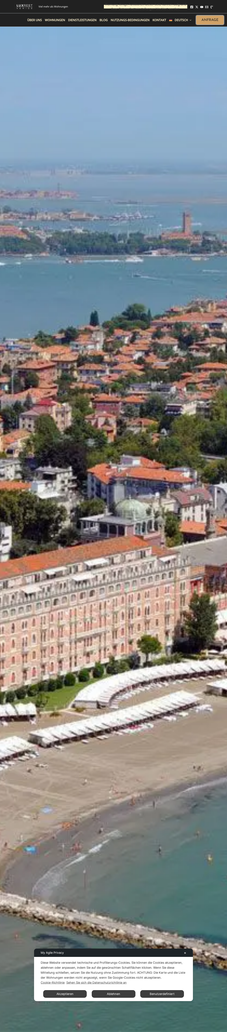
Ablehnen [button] (113, 994)
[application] (189, 20)
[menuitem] (180, 20)
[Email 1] (206, 6)
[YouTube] (201, 6)
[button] (210, 20)
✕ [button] (185, 953)
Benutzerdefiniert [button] (162, 994)
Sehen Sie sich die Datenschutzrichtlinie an (96, 982)
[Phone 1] (211, 6)
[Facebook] (191, 6)
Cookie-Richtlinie (53, 982)
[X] (196, 6)
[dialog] (113, 975)
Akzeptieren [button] (65, 994)
